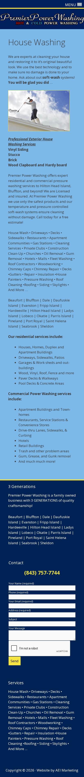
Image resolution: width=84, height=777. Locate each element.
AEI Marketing (66, 770)
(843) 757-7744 (42, 572)
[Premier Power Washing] (42, 19)
